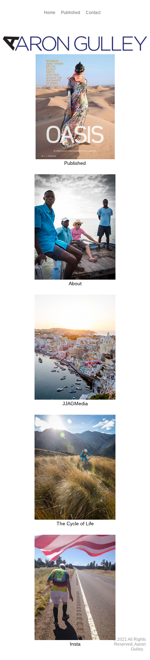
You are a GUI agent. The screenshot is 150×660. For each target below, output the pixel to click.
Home (49, 12)
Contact (93, 12)
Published (70, 12)
